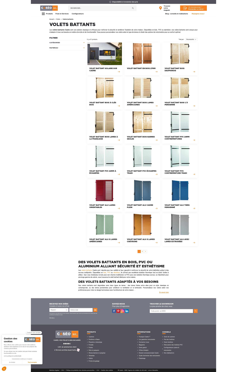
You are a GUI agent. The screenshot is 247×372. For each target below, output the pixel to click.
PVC (108, 272)
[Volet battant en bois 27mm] (142, 58)
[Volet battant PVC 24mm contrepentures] (180, 127)
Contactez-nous (144, 342)
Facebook (114, 311)
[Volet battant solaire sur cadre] (104, 58)
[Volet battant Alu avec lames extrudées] (180, 229)
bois (104, 272)
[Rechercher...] (132, 8)
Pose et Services (62, 14)
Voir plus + (52, 317)
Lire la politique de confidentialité (12, 356)
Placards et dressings (95, 342)
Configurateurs (78, 14)
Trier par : (181, 39)
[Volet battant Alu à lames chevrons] (142, 229)
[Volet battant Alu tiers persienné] (180, 195)
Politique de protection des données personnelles (80, 370)
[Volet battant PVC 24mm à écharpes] (104, 161)
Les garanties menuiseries (147, 339)
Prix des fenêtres (169, 339)
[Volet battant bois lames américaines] (142, 93)
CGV (97, 370)
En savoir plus (164, 292)
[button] (4, 368)
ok (95, 310)
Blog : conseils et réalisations (176, 14)
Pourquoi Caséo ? (144, 337)
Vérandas (92, 355)
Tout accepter (32, 362)
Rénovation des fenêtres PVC (173, 345)
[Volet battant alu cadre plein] (142, 195)
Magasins (142, 345)
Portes (91, 347)
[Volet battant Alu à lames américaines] (104, 229)
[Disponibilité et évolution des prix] (123, 2)
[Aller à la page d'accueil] (49, 8)
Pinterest (118, 311)
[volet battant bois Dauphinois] (180, 58)
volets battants (86, 270)
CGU (62, 370)
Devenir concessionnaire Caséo (149, 353)
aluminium (116, 272)
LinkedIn (127, 311)
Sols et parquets (94, 350)
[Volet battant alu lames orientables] (104, 195)
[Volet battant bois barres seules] (142, 127)
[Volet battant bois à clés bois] (104, 93)
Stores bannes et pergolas (97, 353)
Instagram (122, 311)
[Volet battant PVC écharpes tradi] (142, 161)
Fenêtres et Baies (94, 339)
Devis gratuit (143, 347)
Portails (91, 345)
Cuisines (91, 337)
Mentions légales (54, 370)
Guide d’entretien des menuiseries (149, 355)
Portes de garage (94, 361)
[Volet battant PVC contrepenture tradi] (180, 161)
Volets (91, 358)
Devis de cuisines (169, 337)
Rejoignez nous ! (198, 14)
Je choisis (12, 362)
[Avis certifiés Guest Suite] (78, 350)
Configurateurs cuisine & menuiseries (171, 349)
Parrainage (142, 358)
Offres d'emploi (143, 350)
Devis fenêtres (168, 342)
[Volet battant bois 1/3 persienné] (180, 93)
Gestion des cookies (107, 370)
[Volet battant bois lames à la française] (104, 127)
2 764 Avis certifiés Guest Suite (65, 350)
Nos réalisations (169, 353)
